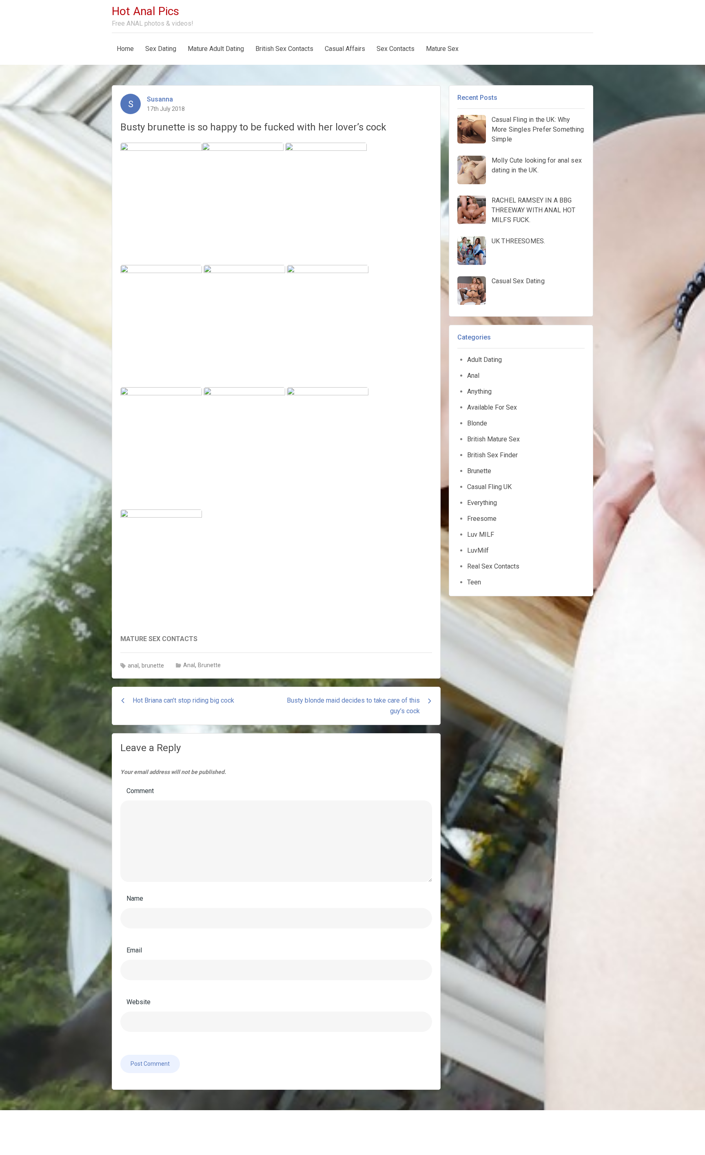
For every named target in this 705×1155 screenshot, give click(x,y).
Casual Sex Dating (518, 281)
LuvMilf (478, 550)
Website (138, 1002)
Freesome (482, 518)
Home (125, 49)
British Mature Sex (493, 439)
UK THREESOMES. (518, 241)
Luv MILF (480, 534)
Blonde (477, 423)
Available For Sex (492, 407)
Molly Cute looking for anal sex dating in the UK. (537, 165)
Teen (474, 582)
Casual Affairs (345, 49)
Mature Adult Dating (216, 49)
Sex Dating (160, 49)
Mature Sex (442, 49)
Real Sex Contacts (493, 566)
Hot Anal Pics (145, 11)
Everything (482, 503)
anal (133, 665)
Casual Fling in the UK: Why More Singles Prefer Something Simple (538, 129)
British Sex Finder (492, 455)
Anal (189, 665)
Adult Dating (484, 360)
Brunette (209, 665)
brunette (153, 665)
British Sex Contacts (284, 49)
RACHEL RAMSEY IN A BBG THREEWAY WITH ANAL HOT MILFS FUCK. (534, 210)
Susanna (160, 99)
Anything (479, 391)
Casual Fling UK (489, 487)
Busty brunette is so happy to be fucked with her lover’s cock (253, 127)
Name (134, 898)
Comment (140, 791)
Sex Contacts (396, 49)
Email (134, 950)
